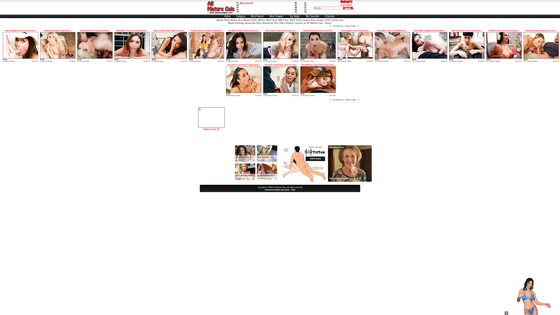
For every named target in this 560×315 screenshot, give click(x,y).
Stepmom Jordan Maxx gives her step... (281, 65)
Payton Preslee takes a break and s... (504, 31)
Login (343, 5)
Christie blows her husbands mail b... (95, 31)
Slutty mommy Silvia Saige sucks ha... (169, 31)
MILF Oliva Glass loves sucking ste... (467, 31)
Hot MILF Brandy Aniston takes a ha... (243, 31)
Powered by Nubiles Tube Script (277, 189)
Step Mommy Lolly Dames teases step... (318, 65)
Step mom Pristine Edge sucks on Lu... (541, 31)
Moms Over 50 (246, 3)
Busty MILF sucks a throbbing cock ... (392, 31)
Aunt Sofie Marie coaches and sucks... (20, 31)
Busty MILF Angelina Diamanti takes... (429, 31)
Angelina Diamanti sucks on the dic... (318, 31)
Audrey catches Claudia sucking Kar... (206, 31)
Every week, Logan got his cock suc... (280, 31)
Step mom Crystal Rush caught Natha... (243, 65)
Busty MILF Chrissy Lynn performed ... (132, 31)
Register (349, 5)
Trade (293, 189)
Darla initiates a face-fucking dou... (355, 31)
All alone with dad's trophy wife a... (58, 31)
